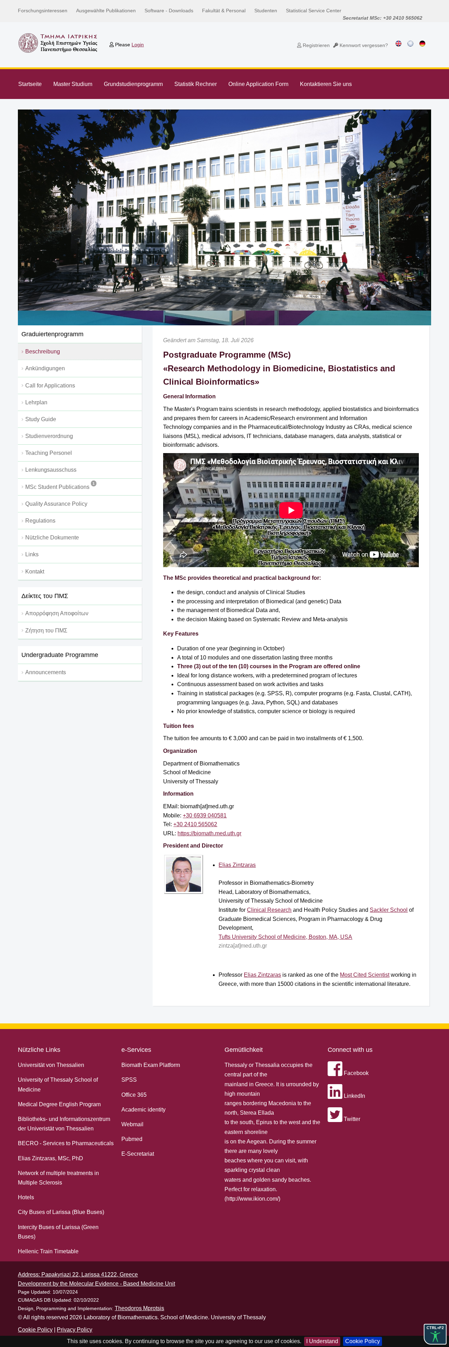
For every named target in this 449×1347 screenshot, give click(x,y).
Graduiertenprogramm (52, 334)
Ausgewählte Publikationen (106, 10)
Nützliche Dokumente (52, 537)
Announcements (45, 672)
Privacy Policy (74, 1330)
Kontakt (34, 572)
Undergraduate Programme (59, 654)
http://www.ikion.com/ (252, 1199)
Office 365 (134, 1095)
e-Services (136, 1049)
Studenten (265, 10)
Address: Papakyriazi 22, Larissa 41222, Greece (78, 1275)
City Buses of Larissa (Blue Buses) (61, 1212)
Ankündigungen (45, 368)
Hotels (26, 1197)
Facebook (355, 1073)
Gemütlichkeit (243, 1049)
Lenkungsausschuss (50, 470)
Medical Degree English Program (59, 1104)
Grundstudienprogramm (133, 84)
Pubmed (131, 1139)
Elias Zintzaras (237, 865)
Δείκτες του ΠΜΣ (44, 595)
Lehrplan (36, 402)
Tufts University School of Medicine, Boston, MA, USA (285, 937)
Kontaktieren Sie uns (326, 84)
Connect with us (350, 1049)
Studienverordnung (49, 436)
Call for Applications (50, 386)
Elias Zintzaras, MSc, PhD (50, 1158)
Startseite (30, 84)
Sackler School (389, 910)
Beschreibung (42, 351)
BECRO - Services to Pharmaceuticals (66, 1143)
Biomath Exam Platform (150, 1065)
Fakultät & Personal (224, 10)
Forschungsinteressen (42, 10)
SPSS (129, 1080)
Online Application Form (258, 84)
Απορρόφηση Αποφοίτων (56, 613)
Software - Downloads (169, 10)
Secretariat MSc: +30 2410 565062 (382, 18)
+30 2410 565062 (195, 824)
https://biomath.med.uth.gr (209, 833)
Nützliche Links (39, 1049)
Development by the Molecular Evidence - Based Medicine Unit (96, 1284)
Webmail (132, 1124)
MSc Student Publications (60, 486)
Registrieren (315, 45)
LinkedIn (353, 1096)
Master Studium (72, 84)
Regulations (40, 521)
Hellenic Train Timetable (48, 1251)
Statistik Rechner (195, 84)
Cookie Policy (362, 1341)
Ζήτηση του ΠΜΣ (46, 630)
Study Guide (40, 419)
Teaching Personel (48, 453)
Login (138, 44)
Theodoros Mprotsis (139, 1308)
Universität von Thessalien (51, 1065)
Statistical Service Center (313, 10)
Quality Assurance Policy (56, 504)
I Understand (322, 1341)
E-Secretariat (137, 1154)
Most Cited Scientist (364, 975)
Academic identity (143, 1110)
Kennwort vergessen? (363, 45)
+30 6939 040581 (205, 815)
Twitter (351, 1119)
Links (32, 554)
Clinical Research (269, 910)
